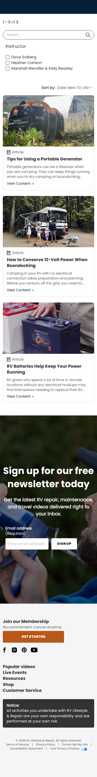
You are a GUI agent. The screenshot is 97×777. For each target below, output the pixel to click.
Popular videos (19, 667)
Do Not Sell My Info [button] (75, 745)
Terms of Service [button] (17, 745)
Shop (8, 685)
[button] (88, 35)
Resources (14, 678)
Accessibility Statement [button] (26, 749)
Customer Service (22, 690)
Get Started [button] (33, 636)
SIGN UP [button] (64, 543)
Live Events (15, 673)
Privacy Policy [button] (45, 745)
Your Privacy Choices (64, 749)
